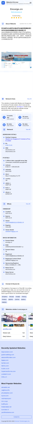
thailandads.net (6, 407)
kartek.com (5, 363)
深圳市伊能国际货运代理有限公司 (14, 222)
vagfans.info (5, 390)
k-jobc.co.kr (5, 368)
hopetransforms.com (8, 371)
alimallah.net (5, 387)
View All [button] (29, 99)
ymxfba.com (7, 329)
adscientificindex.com (8, 357)
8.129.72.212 (8, 145)
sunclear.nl (5, 409)
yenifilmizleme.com (7, 412)
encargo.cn (20, 106)
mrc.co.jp (4, 401)
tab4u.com (5, 366)
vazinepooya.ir (6, 398)
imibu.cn (4, 377)
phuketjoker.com (7, 393)
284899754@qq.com (11, 231)
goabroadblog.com (7, 354)
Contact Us (16, 417)
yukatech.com (6, 374)
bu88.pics (4, 404)
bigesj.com (4, 360)
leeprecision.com (7, 352)
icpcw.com (4, 396)
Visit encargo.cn (16, 12)
